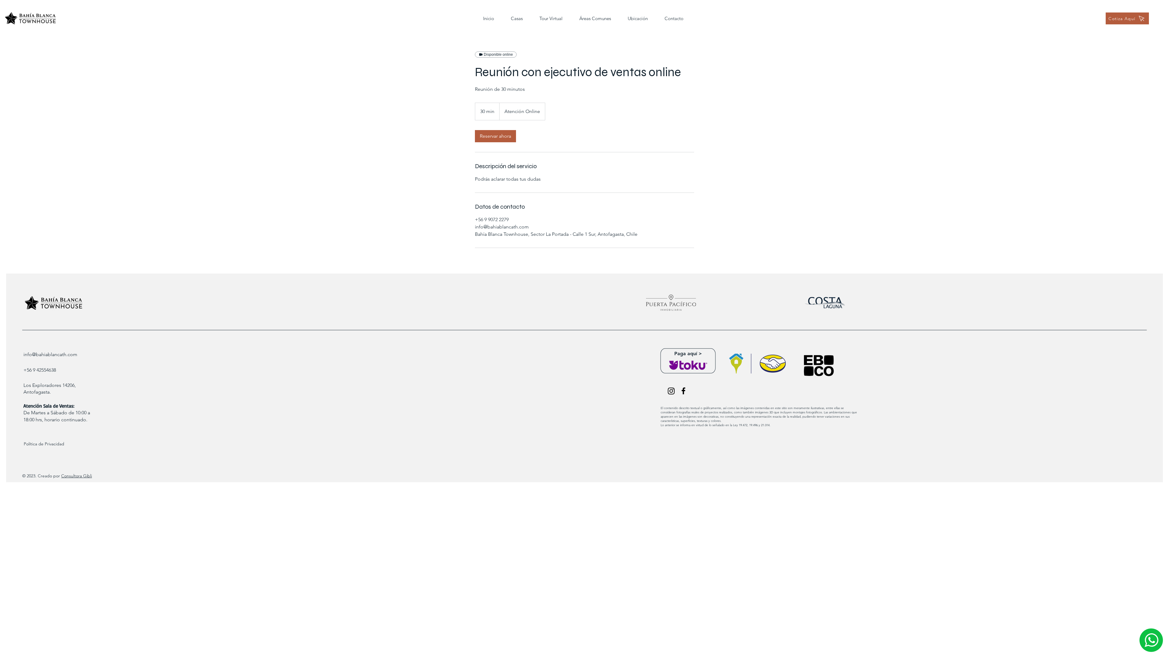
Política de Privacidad (44, 444)
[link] (495, 136)
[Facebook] (683, 390)
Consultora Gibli (76, 476)
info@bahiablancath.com (50, 354)
